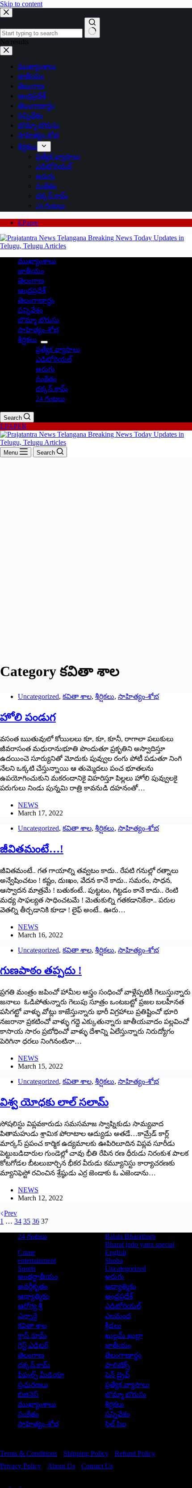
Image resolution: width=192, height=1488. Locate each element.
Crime (26, 1252)
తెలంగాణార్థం (36, 300)
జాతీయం (31, 271)
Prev (10, 1213)
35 (26, 1221)
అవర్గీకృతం (33, 1286)
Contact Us (97, 1466)
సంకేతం (46, 379)
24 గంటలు (50, 398)
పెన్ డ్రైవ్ (117, 1375)
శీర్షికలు (27, 339)
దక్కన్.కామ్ (52, 389)
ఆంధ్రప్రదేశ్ (32, 290)
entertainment (37, 1260)
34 (17, 1221)
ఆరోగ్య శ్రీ (30, 1306)
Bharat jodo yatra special (140, 1244)
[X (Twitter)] (16, 1484)
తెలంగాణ (31, 280)
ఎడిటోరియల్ (54, 359)
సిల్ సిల (115, 1424)
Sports (27, 1268)
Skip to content (21, 4)
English (115, 1252)
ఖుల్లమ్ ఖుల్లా (124, 1335)
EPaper (28, 222)
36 (35, 1221)
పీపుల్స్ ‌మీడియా (41, 1375)
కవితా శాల (77, 696)
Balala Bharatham (130, 1236)
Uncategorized (38, 696)
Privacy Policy (20, 1466)
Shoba (114, 1260)
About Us (61, 1466)
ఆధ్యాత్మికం (33, 1296)
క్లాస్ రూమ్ (32, 1335)
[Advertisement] (96, 558)
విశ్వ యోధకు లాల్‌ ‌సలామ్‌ (54, 1102)
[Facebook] (5, 1484)
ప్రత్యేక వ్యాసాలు (58, 349)
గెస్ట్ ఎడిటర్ (33, 1345)
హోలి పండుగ (28, 717)
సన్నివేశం (30, 310)
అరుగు (45, 369)
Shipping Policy (86, 1453)
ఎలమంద (118, 1316)
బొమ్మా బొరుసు (38, 320)
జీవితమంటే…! (31, 849)
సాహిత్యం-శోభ (38, 330)
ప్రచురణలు (33, 1384)
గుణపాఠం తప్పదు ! (41, 970)
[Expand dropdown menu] (44, 342)
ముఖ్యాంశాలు (37, 261)
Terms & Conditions (28, 1453)
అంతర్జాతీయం (38, 1276)
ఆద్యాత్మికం (120, 1286)
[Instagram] (25, 1484)
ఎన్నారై (27, 1316)
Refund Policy (135, 1453)
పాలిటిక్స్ (117, 1365)
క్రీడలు (113, 1325)
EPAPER (13, 426)
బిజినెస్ (28, 1394)
